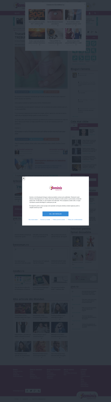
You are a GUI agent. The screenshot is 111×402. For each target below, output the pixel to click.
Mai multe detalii (33, 219)
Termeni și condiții (45, 219)
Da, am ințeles (55, 214)
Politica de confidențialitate (75, 219)
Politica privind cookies (59, 219)
